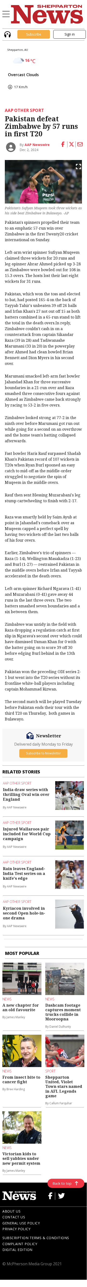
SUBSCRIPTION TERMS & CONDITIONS (35, 1238)
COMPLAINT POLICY (19, 1244)
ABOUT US (11, 1211)
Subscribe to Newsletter (43, 753)
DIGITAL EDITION (17, 1249)
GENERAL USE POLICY (21, 1223)
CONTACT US (13, 1217)
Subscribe (33, 34)
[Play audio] (6, 33)
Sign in (70, 34)
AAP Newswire (37, 144)
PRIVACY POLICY (16, 1229)
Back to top (62, 1183)
